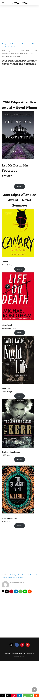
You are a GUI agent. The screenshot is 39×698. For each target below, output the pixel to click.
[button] (2, 695)
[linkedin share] (16, 591)
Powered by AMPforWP (19, 656)
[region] (19, 82)
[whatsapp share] (20, 591)
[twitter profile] (11, 645)
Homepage (5, 44)
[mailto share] (7, 591)
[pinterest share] (11, 591)
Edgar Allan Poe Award (9, 56)
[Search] (35, 2)
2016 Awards (30, 51)
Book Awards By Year (26, 53)
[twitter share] (3, 591)
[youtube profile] (28, 645)
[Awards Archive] (20, 2)
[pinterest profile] (22, 645)
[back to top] (34, 689)
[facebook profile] (17, 645)
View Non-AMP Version (26, 653)
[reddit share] (30, 591)
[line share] (25, 591)
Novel (15, 47)
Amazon (19, 186)
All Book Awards (15, 44)
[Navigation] (2, 2)
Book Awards (26, 44)
